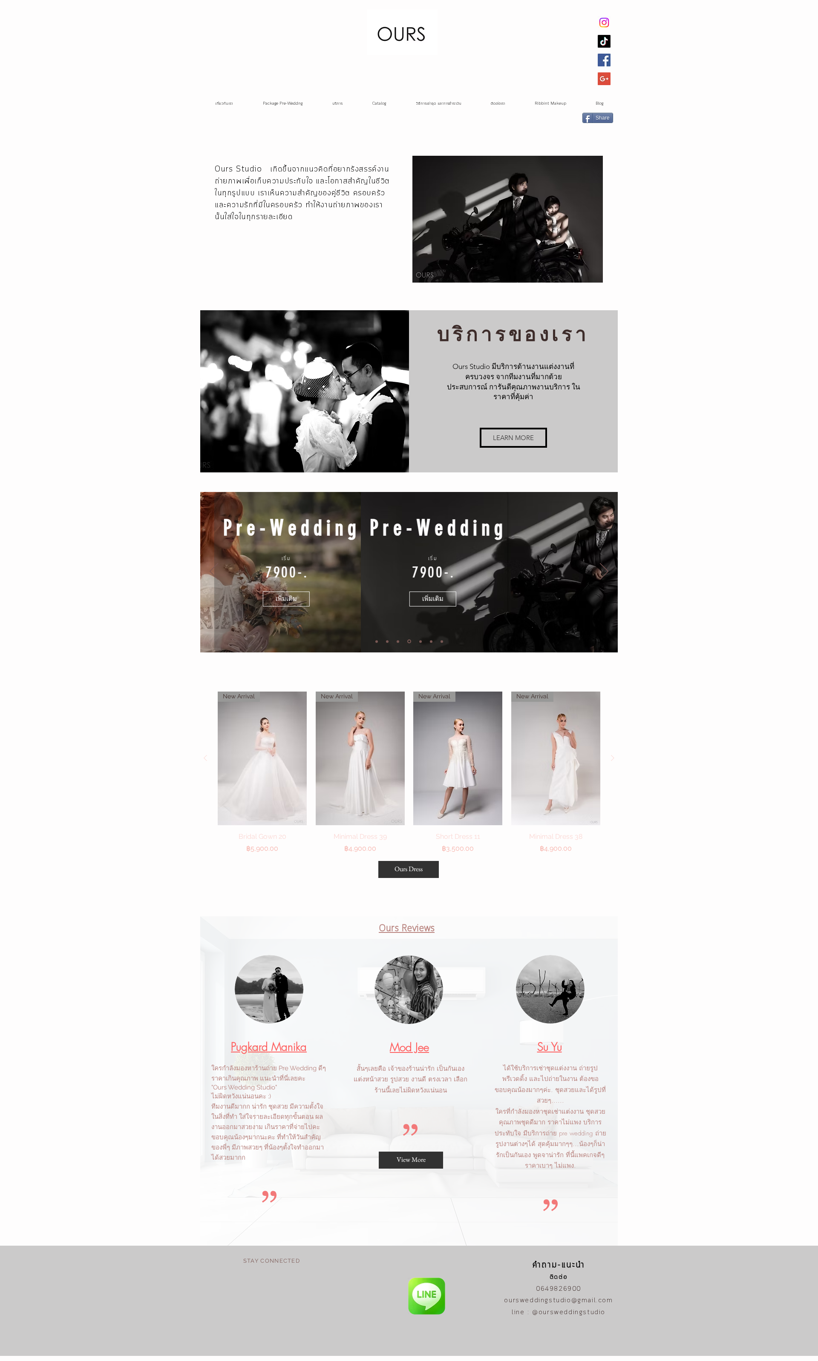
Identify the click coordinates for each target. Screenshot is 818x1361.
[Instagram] (604, 22)
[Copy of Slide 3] (409, 641)
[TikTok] (604, 41)
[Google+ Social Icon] (604, 78)
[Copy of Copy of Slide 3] (420, 641)
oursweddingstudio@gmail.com (558, 1300)
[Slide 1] (376, 641)
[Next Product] (613, 758)
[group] (409, 772)
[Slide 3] (398, 641)
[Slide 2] (387, 641)
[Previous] (214, 572)
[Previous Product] (205, 758)
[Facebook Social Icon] (604, 60)
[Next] (604, 572)
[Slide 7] (442, 641)
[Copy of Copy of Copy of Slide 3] (431, 641)
